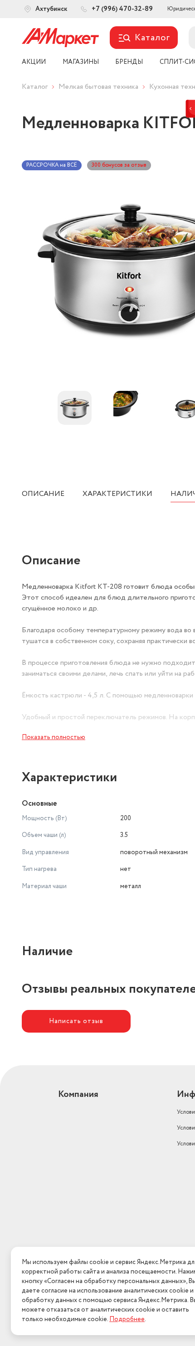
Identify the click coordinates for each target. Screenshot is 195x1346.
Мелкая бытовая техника (98, 87)
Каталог (35, 87)
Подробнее (127, 1319)
